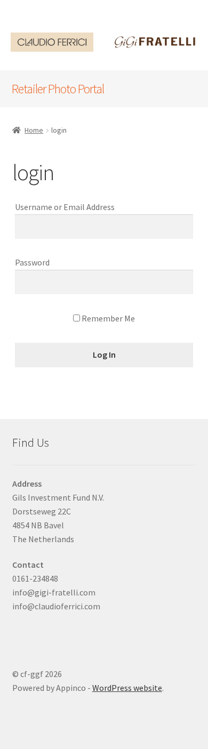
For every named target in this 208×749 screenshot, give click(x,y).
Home (34, 130)
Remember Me (107, 318)
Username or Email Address (65, 207)
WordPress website (127, 687)
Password (32, 262)
